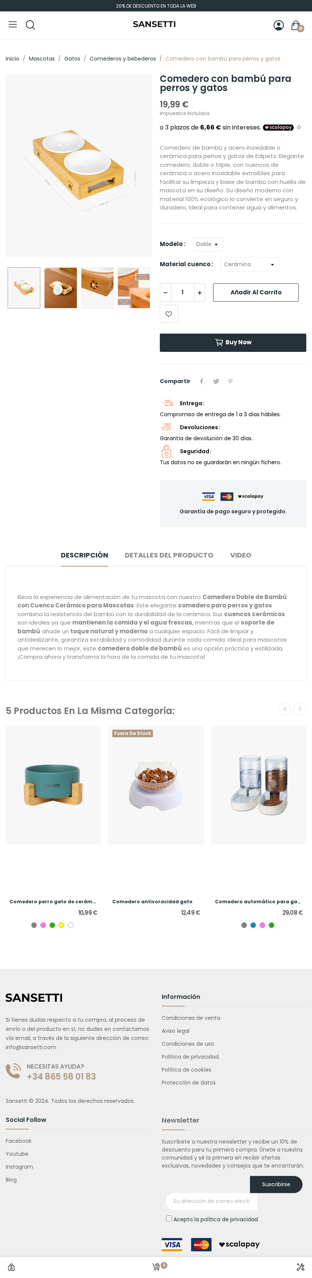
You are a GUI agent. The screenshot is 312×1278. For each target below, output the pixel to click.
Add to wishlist (169, 314)
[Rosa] (43, 925)
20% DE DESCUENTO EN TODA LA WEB (156, 6)
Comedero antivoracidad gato (152, 902)
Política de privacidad (190, 1057)
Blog (11, 1180)
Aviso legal (175, 1031)
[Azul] (253, 925)
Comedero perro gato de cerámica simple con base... (53, 902)
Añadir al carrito (256, 292)
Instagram (19, 1167)
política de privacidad (229, 1219)
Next (134, 167)
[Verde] (52, 925)
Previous (23, 167)
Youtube (17, 1154)
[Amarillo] (61, 925)
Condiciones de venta (191, 1018)
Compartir (201, 381)
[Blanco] (70, 925)
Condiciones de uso (188, 1044)
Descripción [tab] (84, 555)
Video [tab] (241, 555)
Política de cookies (186, 1070)
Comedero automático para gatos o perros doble (258, 902)
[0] (156, 1267)
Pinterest (230, 381)
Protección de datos (189, 1082)
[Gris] (34, 925)
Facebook (19, 1141)
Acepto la (216, 1219)
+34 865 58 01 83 (61, 1077)
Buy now (239, 342)
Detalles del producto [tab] (169, 555)
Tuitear (216, 381)
